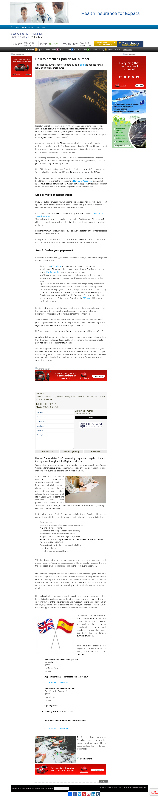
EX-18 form (56, 266)
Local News (17, 44)
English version (53, 272)
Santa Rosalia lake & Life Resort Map (106, 44)
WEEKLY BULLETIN (42, 27)
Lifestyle (43, 44)
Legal (125, 787)
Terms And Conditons (106, 787)
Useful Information (70, 44)
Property (53, 44)
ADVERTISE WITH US (28, 27)
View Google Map (71, 451)
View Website (47, 451)
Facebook (95, 451)
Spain (83, 64)
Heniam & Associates (82, 181)
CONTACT (17, 27)
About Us (131, 787)
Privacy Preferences (61, 788)
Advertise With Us (140, 787)
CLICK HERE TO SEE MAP (56, 682)
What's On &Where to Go (29, 44)
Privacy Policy (118, 787)
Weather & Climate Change (86, 44)
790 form (87, 298)
